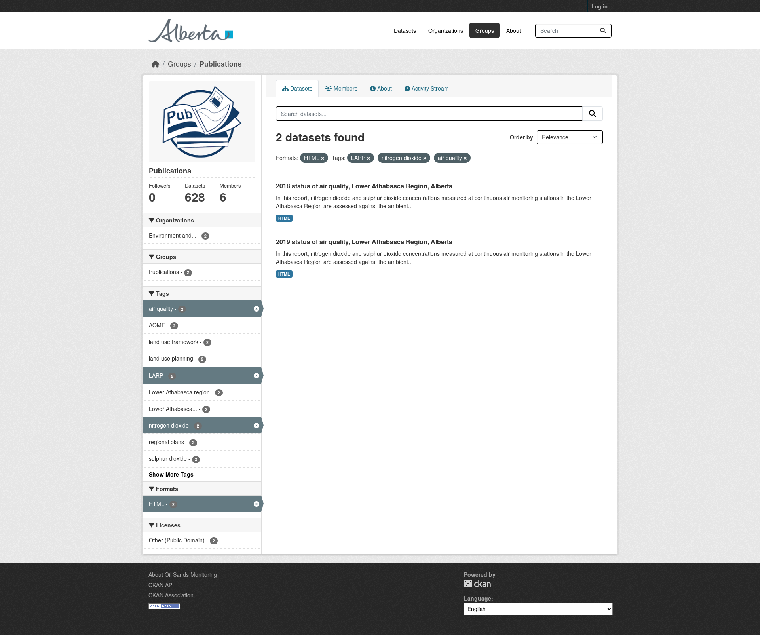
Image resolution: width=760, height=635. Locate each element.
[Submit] (603, 31)
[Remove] (322, 158)
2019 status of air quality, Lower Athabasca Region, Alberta (364, 241)
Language (477, 598)
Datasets (405, 30)
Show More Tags (171, 474)
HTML (284, 218)
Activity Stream (429, 88)
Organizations (445, 30)
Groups (484, 30)
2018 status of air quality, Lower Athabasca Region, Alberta (364, 185)
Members (344, 88)
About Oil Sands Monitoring (182, 574)
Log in (600, 6)
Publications (221, 63)
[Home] (156, 63)
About (513, 30)
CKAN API (161, 585)
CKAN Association (171, 595)
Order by (521, 137)
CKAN (477, 584)
